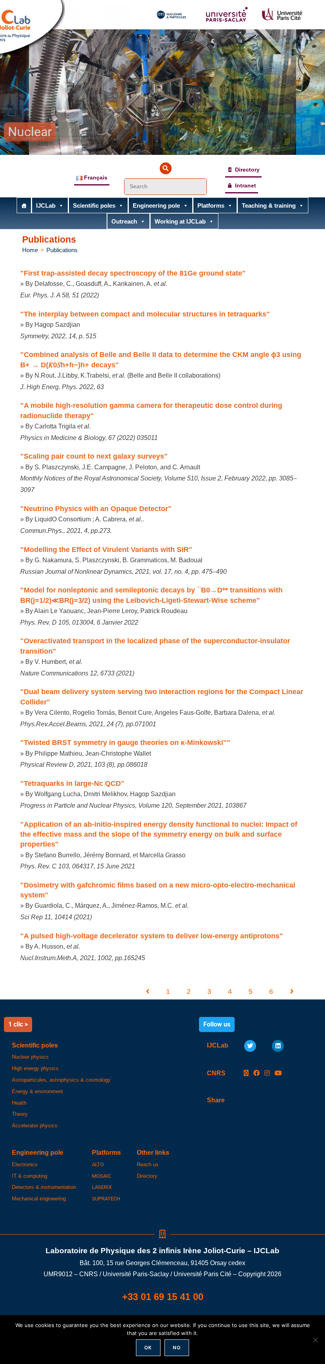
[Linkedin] (278, 1046)
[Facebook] (256, 1073)
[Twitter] (250, 1046)
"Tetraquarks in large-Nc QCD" (72, 783)
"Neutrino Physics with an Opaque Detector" (96, 509)
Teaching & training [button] (269, 205)
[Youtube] (278, 1073)
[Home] (24, 205)
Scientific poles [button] (94, 205)
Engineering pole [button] (156, 205)
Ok (148, 1347)
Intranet (245, 185)
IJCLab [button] (45, 205)
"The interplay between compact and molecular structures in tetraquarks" (145, 314)
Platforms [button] (210, 205)
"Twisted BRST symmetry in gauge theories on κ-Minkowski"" (125, 743)
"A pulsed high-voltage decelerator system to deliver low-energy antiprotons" (151, 936)
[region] (162, 92)
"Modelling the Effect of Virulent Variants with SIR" (106, 550)
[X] (246, 1073)
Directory (247, 169)
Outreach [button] (124, 221)
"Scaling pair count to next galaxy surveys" (94, 456)
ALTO (98, 1164)
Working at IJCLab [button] (180, 221)
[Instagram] (267, 1073)
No (177, 1347)
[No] (315, 1340)
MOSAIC (101, 1176)
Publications (62, 250)
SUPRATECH (106, 1199)
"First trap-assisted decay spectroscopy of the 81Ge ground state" (133, 273)
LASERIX (102, 1187)
